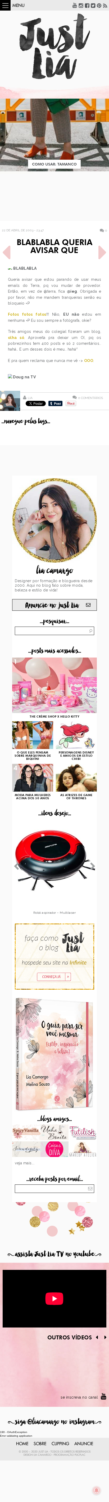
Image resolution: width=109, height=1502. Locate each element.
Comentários (90, 397)
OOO (88, 361)
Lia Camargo (42, 1455)
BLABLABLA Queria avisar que (54, 247)
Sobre (40, 1444)
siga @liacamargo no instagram (54, 1422)
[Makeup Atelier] (83, 1149)
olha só (16, 338)
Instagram (81, 5)
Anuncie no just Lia (51, 605)
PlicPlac (80, 1455)
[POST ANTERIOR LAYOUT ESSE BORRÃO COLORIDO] (6, 252)
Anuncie (83, 1444)
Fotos (13, 314)
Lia (30, 398)
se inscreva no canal (79, 1397)
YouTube (74, 5)
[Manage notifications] (96, 1490)
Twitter (93, 5)
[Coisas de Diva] (54, 1149)
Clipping (60, 1444)
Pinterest (99, 5)
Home (22, 1444)
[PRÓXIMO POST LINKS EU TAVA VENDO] (102, 252)
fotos (27, 314)
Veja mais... (24, 1163)
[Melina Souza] (26, 1149)
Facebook (87, 5)
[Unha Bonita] (54, 1132)
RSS (105, 5)
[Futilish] (83, 1132)
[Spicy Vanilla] (26, 1132)
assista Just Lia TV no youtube (54, 1254)
